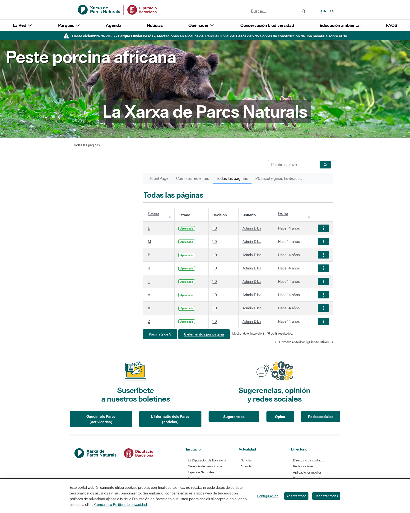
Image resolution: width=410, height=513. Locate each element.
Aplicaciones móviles (307, 472)
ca (323, 11)
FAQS (391, 25)
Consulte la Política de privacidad (120, 504)
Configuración (267, 496)
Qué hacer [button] (199, 25)
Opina (280, 416)
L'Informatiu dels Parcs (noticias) (170, 419)
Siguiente (311, 342)
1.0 (214, 228)
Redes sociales (320, 416)
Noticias (155, 25)
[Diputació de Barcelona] (114, 452)
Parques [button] (66, 25)
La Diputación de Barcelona (207, 460)
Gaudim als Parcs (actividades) (101, 419)
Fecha (283, 213)
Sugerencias (234, 416)
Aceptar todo (296, 496)
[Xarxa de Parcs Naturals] (117, 9)
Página (153, 213)
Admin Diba (251, 228)
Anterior (297, 342)
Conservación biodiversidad (267, 25)
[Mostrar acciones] (323, 228)
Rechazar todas (326, 496)
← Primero (283, 342)
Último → (326, 342)
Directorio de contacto (308, 460)
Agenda (113, 25)
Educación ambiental (340, 25)
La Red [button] (20, 25)
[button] (160, 334)
